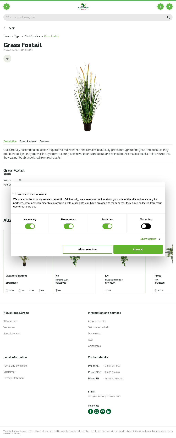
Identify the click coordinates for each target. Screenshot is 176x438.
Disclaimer (9, 371)
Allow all (138, 249)
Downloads (94, 333)
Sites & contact (12, 333)
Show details (148, 238)
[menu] (6, 6)
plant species (32, 36)
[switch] (69, 226)
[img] (83, 6)
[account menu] (160, 6)
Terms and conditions (15, 365)
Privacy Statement (13, 378)
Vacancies (9, 327)
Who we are (10, 321)
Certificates (94, 346)
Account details (97, 321)
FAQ (90, 339)
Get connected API (98, 327)
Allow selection (87, 249)
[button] (168, 17)
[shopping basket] (169, 6)
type (17, 36)
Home (6, 36)
